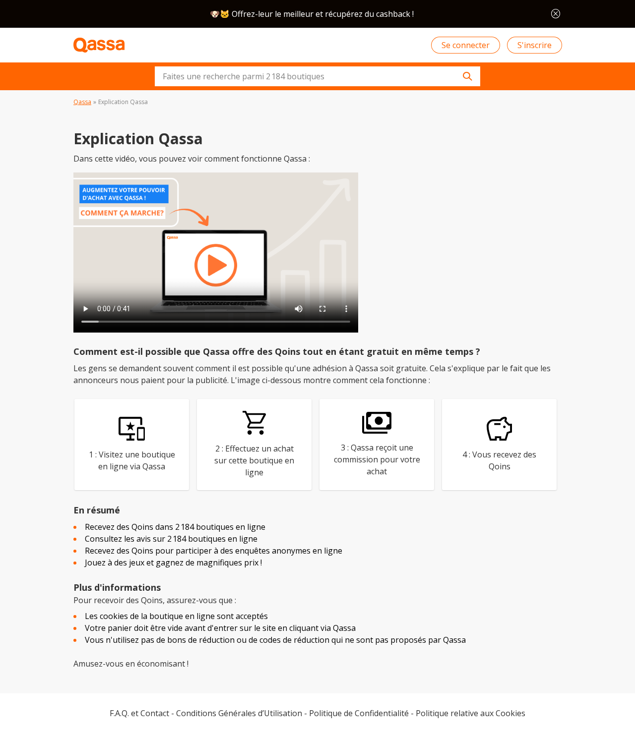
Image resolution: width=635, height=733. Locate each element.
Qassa (82, 102)
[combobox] (317, 76)
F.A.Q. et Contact (139, 713)
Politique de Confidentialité (359, 713)
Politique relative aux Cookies (470, 713)
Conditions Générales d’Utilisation (239, 713)
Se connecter (466, 45)
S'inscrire (534, 45)
